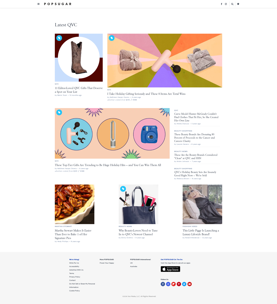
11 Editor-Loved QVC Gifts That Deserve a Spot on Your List (79, 90)
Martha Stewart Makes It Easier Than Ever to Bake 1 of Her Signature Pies (73, 234)
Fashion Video (190, 226)
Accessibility (74, 266)
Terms (71, 273)
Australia (133, 266)
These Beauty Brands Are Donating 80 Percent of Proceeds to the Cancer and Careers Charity (194, 138)
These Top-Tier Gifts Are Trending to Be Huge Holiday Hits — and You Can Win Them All (108, 165)
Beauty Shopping (183, 131)
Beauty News (181, 151)
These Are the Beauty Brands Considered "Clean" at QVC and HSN (195, 156)
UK (131, 263)
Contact (72, 280)
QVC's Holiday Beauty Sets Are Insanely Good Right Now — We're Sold (195, 174)
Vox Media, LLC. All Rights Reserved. (142, 296)
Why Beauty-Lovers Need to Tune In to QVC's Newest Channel (138, 232)
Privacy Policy (74, 277)
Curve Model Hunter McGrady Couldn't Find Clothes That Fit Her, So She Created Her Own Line (196, 117)
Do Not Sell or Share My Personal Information (82, 285)
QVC (57, 84)
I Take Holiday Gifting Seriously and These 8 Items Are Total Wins (146, 94)
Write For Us (74, 263)
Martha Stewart (63, 226)
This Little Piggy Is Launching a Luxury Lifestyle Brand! (201, 232)
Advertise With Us (76, 270)
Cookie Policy (74, 291)
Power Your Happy (107, 263)
